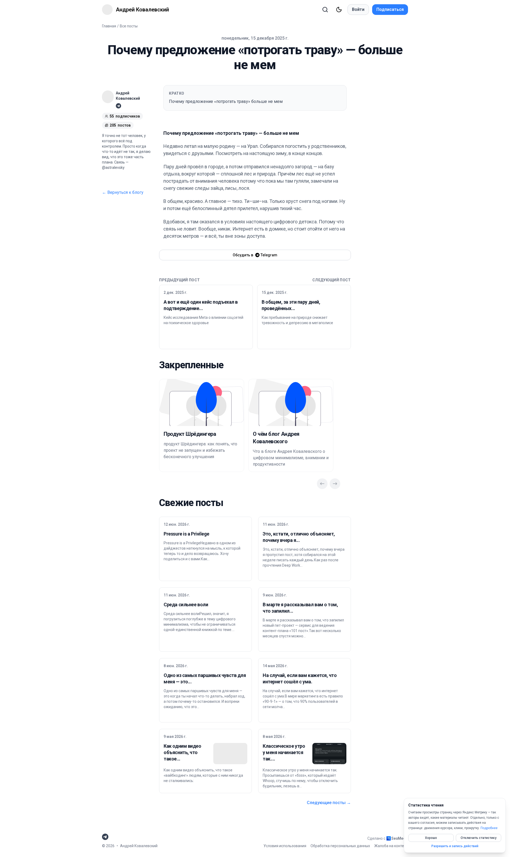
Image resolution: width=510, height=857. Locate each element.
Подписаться (390, 9)
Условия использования (285, 846)
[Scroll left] (322, 483)
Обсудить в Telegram (255, 255)
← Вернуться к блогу (122, 192)
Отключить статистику (478, 838)
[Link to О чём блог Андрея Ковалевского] (291, 402)
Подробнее (489, 828)
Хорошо (431, 838)
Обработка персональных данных (340, 846)
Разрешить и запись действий (454, 846)
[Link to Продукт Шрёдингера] (201, 402)
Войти (358, 9)
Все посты (129, 26)
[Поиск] (325, 9)
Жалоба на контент (391, 846)
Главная (109, 26)
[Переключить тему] (339, 9)
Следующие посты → (329, 802)
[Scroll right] (335, 483)
